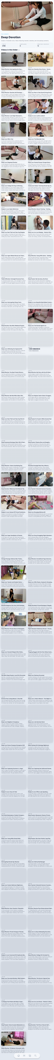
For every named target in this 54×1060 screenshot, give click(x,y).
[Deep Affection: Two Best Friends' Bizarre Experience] (13, 363)
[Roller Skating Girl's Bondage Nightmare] (40, 736)
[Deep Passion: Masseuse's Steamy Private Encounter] (40, 806)
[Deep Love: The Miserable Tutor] (40, 129)
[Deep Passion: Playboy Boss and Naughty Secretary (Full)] (40, 433)
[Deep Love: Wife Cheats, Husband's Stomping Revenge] (40, 572)
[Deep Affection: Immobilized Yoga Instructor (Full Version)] (40, 549)
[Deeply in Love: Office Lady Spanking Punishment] (40, 782)
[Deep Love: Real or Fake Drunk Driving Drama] (40, 83)
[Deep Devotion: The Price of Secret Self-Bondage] (40, 1015)
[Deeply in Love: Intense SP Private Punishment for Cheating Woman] (13, 502)
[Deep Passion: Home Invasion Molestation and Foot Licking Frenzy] (13, 1015)
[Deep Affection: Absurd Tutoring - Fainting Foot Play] (40, 199)
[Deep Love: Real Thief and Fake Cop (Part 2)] (13, 409)
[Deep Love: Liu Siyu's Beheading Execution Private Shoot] (40, 922)
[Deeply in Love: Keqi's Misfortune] (13, 199)
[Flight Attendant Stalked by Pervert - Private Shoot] (40, 619)
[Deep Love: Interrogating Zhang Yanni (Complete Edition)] (13, 293)
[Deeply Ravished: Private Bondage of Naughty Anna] (40, 596)
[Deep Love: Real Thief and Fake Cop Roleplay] (13, 223)
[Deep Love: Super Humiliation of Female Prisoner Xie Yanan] (13, 526)
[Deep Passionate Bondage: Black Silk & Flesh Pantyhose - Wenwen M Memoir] (13, 433)
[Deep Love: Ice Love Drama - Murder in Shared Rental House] (40, 992)
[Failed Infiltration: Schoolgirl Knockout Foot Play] (13, 269)
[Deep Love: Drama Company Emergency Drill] (13, 736)
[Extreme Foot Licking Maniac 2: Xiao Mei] (13, 689)
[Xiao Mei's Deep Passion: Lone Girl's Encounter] (13, 666)
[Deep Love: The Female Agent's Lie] (40, 316)
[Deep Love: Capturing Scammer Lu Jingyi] (13, 759)
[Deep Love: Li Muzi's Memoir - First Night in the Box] (40, 689)
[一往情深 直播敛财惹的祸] (40, 339)
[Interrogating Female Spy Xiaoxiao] (13, 852)
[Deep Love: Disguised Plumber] (13, 153)
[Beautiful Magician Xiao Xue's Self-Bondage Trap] (13, 596)
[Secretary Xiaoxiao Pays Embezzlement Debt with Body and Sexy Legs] (40, 899)
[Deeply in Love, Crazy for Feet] (13, 782)
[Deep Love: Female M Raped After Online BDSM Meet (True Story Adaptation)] (13, 642)
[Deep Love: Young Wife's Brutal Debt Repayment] (13, 829)
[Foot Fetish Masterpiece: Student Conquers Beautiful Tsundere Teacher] (13, 806)
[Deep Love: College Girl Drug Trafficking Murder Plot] (13, 176)
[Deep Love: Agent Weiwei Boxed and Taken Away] (13, 246)
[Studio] (30, 1056)
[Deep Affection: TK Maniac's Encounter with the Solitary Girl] (13, 1039)
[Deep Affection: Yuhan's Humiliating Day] (13, 456)
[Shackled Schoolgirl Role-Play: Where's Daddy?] (40, 456)
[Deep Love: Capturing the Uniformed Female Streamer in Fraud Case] (40, 759)
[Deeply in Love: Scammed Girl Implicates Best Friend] (13, 945)
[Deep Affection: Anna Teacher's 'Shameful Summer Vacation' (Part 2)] (13, 899)
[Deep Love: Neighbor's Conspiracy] (13, 712)
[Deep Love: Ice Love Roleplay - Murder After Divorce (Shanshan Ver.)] (40, 223)
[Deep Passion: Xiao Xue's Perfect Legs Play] (40, 829)
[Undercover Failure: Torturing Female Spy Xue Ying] (40, 176)
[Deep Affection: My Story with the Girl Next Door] (40, 363)
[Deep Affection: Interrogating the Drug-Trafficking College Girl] (13, 60)
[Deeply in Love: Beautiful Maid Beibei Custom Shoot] (40, 293)
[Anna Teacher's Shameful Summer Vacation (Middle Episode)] (40, 875)
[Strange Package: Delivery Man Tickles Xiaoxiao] (13, 549)
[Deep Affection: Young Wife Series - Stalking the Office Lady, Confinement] (40, 246)
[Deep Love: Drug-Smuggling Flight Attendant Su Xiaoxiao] (40, 526)
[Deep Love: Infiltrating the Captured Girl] (13, 339)
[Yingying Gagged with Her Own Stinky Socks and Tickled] (40, 642)
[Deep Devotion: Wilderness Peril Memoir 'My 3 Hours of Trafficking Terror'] (13, 479)
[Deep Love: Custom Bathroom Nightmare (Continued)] (13, 875)
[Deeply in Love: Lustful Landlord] (40, 106)
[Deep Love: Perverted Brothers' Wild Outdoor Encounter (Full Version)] (13, 969)
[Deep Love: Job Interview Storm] (40, 712)
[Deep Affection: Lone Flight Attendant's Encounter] (13, 106)
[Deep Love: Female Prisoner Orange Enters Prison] (40, 153)
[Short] (24, 1056)
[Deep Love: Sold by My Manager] (40, 852)
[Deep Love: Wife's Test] (13, 129)
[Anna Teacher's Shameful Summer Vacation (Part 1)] (40, 479)
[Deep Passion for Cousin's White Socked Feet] (40, 409)
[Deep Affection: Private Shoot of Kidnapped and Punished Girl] (13, 619)
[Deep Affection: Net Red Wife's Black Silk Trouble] (13, 386)
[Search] (35, 1056)
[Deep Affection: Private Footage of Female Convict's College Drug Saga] (13, 922)
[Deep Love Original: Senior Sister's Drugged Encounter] (40, 386)
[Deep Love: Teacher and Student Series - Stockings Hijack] (13, 572)
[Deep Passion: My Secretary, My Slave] (40, 269)
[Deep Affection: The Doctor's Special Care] (40, 969)
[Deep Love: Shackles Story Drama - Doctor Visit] (40, 60)
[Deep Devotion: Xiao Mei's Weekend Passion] (13, 316)
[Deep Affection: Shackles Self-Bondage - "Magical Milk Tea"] (13, 83)
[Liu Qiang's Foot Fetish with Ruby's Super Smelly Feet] (13, 992)
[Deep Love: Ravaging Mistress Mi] (40, 502)
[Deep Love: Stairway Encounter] (40, 666)
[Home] (18, 1056)
